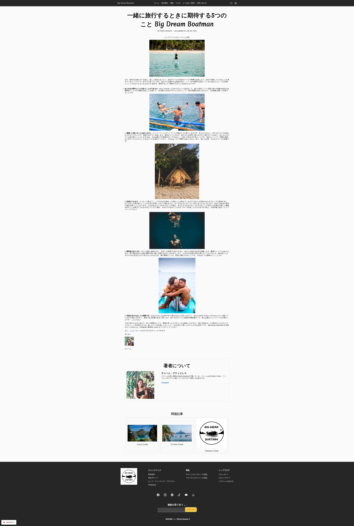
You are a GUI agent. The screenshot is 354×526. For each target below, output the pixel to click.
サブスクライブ (191, 509)
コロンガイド (223, 474)
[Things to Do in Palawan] (211, 433)
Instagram (165, 382)
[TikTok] (179, 495)
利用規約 (151, 474)
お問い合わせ (202, 3)
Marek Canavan (182, 519)
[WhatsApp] (193, 495)
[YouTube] (186, 495)
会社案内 (164, 3)
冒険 (171, 3)
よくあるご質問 (189, 3)
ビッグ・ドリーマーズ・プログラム (161, 481)
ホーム (156, 3)
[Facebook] (158, 495)
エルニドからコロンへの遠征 (196, 474)
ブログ (178, 3)
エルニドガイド (224, 478)
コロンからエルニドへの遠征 (196, 478)
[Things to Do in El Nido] (177, 433)
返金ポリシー (153, 478)
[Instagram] (165, 495)
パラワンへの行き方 (225, 481)
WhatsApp (152, 485)
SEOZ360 (169, 519)
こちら (132, 331)
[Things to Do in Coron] (142, 433)
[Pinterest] (172, 495)
